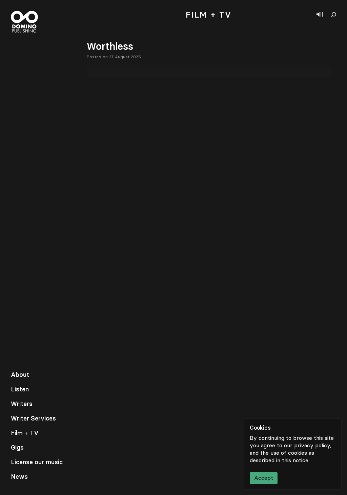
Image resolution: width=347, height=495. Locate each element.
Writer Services (33, 418)
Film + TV (25, 433)
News (19, 476)
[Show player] (320, 15)
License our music (37, 462)
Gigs (17, 447)
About (20, 375)
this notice (295, 460)
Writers (22, 404)
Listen (20, 389)
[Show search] (333, 15)
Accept (263, 478)
